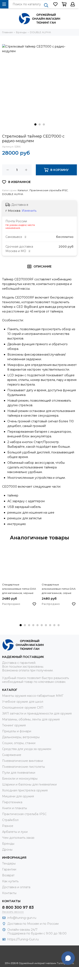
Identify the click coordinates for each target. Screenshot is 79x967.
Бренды (8, 844)
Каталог (23, 190)
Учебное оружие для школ (22, 702)
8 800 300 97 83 (18, 907)
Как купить (10, 881)
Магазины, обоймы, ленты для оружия (31, 719)
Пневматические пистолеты (23, 767)
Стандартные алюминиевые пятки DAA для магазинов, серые (59, 589)
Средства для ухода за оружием (26, 749)
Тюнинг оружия (14, 725)
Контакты (9, 893)
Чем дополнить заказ (18, 838)
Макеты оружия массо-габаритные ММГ (32, 696)
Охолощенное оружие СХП (22, 707)
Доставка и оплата (16, 887)
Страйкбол (10, 820)
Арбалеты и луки (15, 832)
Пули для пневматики (18, 773)
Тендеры (9, 863)
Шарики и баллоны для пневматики (29, 784)
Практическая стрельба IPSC (48, 190)
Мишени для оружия (18, 796)
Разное (7, 826)
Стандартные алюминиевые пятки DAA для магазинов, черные (19, 589)
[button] (35, 124)
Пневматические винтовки (22, 761)
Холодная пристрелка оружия (25, 790)
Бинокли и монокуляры (19, 778)
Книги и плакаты (14, 808)
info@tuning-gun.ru (21, 918)
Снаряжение (11, 755)
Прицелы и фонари (16, 731)
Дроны (7, 849)
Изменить (29, 211)
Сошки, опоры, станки (18, 743)
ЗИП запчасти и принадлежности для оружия (37, 713)
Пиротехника (12, 802)
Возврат (8, 875)
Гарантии (9, 869)
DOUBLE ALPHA (12, 194)
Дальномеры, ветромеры (21, 737)
